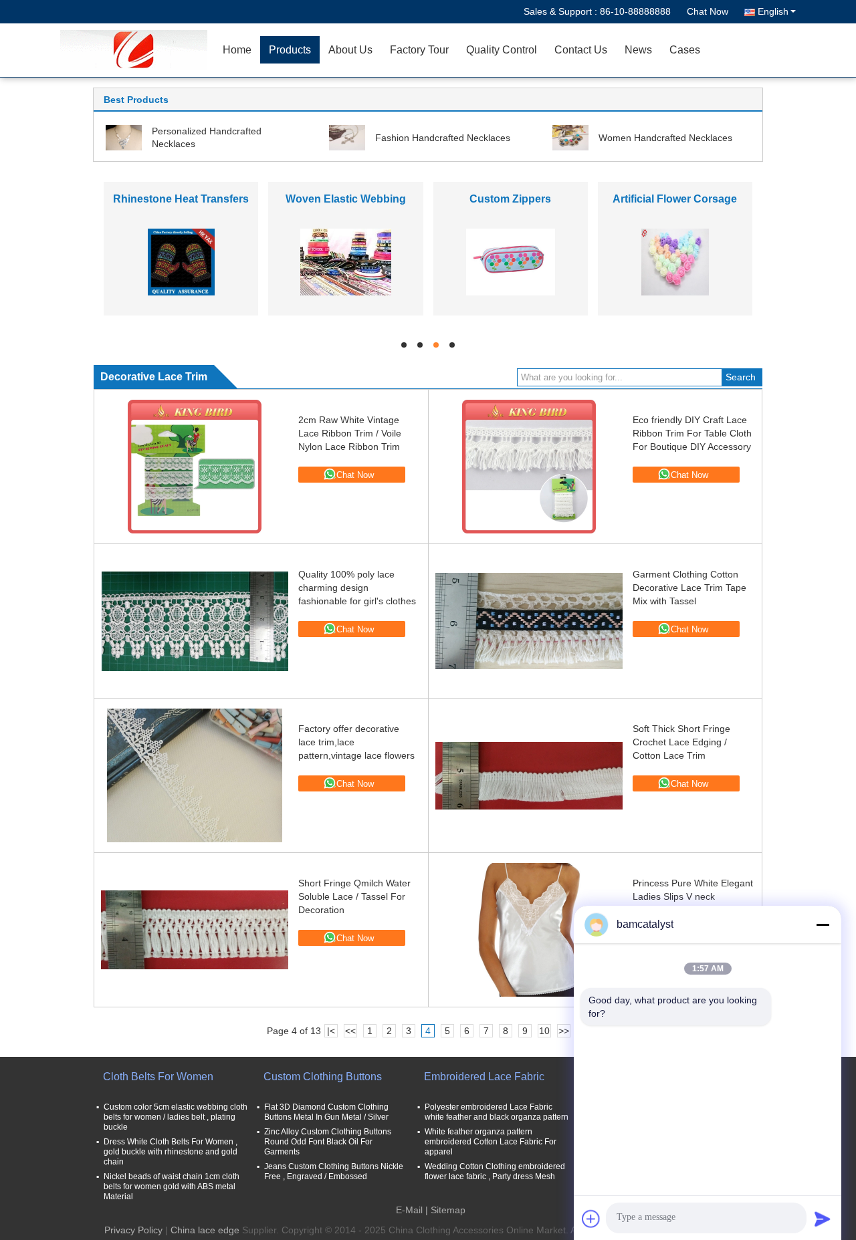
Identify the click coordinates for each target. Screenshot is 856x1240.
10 (544, 1030)
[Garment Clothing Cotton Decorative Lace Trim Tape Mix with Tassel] (529, 621)
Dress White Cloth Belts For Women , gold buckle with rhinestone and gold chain (170, 1151)
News (638, 49)
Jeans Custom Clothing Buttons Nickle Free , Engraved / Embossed (333, 1171)
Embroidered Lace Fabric (484, 1076)
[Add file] (591, 1218)
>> (563, 1030)
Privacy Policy (133, 1230)
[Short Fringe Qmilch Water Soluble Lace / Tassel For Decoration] (194, 930)
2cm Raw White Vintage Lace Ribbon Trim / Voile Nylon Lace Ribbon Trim (349, 433)
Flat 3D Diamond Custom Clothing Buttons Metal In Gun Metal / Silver (326, 1112)
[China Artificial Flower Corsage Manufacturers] (675, 261)
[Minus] (823, 924)
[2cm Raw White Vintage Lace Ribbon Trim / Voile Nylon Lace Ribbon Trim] (194, 466)
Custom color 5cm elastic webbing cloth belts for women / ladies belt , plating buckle (175, 1117)
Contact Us (580, 49)
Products (290, 49)
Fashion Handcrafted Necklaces (442, 137)
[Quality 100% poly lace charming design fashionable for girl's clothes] (194, 621)
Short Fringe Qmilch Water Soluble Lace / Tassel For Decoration (354, 896)
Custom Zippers (510, 199)
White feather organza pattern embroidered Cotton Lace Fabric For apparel (490, 1141)
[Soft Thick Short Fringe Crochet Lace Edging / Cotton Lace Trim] (529, 775)
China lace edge (205, 1230)
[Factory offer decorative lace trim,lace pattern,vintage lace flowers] (194, 775)
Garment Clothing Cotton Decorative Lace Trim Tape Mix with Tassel (689, 587)
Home (237, 49)
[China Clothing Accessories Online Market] (137, 50)
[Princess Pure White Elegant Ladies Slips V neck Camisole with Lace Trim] (529, 930)
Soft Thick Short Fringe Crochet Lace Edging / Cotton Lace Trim (681, 742)
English (773, 11)
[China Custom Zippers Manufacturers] (510, 261)
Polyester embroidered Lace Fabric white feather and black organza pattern (496, 1112)
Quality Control (501, 49)
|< (331, 1030)
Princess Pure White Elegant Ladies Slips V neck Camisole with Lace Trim (693, 896)
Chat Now (707, 11)
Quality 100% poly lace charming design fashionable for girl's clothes (357, 587)
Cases (684, 49)
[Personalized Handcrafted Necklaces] (124, 137)
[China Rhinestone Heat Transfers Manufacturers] (181, 261)
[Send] (822, 1218)
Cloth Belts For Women (158, 1076)
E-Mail (409, 1210)
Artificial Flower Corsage (675, 199)
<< (350, 1030)
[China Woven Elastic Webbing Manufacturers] (345, 261)
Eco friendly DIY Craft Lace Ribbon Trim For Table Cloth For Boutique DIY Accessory (692, 433)
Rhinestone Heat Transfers (181, 199)
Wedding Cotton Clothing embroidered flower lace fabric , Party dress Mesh (495, 1171)
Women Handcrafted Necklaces (665, 137)
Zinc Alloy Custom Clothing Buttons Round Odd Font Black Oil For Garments (327, 1141)
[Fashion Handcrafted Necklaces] (347, 137)
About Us (350, 49)
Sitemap (448, 1210)
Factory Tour (419, 49)
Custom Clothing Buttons (322, 1076)
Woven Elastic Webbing (346, 199)
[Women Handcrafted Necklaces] (570, 137)
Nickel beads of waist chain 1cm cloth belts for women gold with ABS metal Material (171, 1186)
